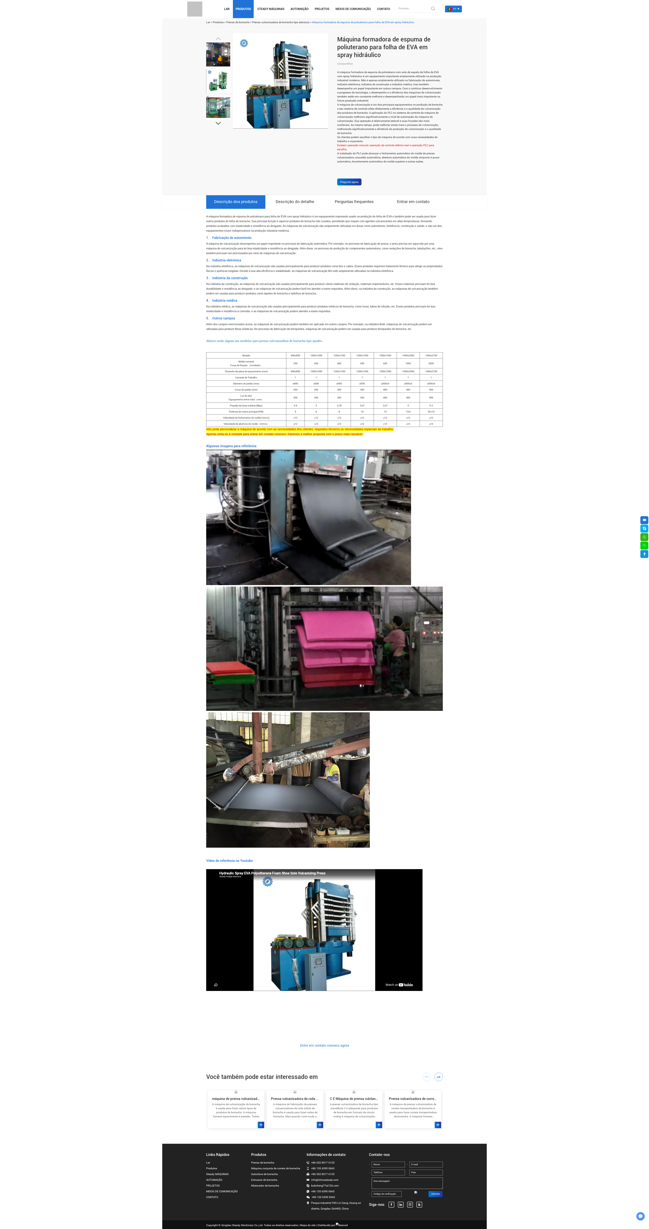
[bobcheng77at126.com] (644, 529)
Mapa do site (308, 1225)
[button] (218, 123)
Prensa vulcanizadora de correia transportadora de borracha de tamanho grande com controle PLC (413, 1099)
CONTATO (383, 9)
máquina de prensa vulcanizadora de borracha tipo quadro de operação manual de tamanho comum (236, 1099)
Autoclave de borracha (264, 1174)
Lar (227, 9)
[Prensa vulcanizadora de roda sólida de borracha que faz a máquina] (295, 1092)
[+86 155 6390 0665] (644, 537)
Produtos (243, 9)
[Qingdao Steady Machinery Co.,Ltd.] (194, 9)
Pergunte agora (349, 182)
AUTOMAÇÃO (299, 9)
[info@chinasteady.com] (644, 520)
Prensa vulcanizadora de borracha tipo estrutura (280, 22)
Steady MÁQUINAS (270, 9)
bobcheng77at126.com (325, 1185)
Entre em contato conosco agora (324, 1045)
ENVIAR (435, 1194)
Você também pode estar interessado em (262, 1076)
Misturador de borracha (265, 1185)
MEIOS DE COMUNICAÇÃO (353, 9)
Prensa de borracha (237, 22)
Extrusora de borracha (264, 1179)
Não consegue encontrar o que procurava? (324, 1015)
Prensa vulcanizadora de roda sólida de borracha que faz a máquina (295, 1099)
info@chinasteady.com (325, 1179)
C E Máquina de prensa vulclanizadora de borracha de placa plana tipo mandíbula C (354, 1099)
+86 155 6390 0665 (322, 1191)
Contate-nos (379, 1155)
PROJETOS (322, 9)
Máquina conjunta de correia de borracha (275, 1168)
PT (454, 9)
